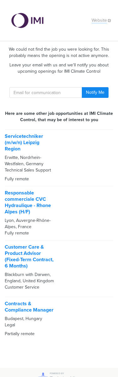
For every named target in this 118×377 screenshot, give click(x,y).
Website (99, 20)
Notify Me (95, 92)
